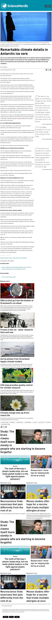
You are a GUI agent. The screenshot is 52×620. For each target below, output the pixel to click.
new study (18, 112)
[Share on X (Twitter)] (48, 70)
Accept (11, 616)
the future (41, 422)
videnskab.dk (19, 422)
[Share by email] (50, 70)
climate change (5, 422)
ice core (35, 422)
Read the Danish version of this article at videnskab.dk (13, 258)
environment (28, 422)
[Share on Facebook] (46, 70)
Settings (17, 616)
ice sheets (48, 422)
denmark (12, 422)
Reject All (5, 616)
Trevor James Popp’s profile (9, 277)
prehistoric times (5, 424)
